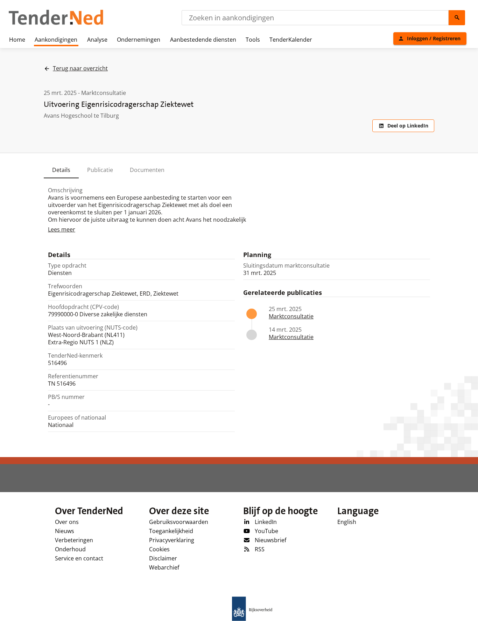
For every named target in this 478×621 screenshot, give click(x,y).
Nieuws (64, 531)
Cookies (159, 549)
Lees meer (61, 229)
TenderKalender (290, 39)
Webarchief (164, 567)
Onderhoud (70, 549)
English (346, 522)
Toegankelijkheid (171, 531)
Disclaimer (163, 558)
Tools (253, 39)
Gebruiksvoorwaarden (178, 522)
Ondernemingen (138, 39)
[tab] (61, 169)
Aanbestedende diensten (203, 39)
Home (17, 39)
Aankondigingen (56, 39)
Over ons (67, 522)
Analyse (97, 39)
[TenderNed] (56, 24)
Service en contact (79, 558)
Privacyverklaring (171, 540)
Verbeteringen (74, 540)
